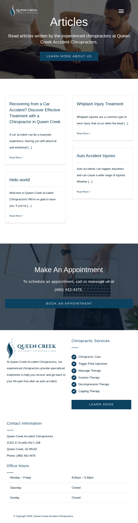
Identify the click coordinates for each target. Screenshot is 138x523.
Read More (15, 157)
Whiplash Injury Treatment (100, 104)
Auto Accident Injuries (96, 155)
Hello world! (19, 180)
